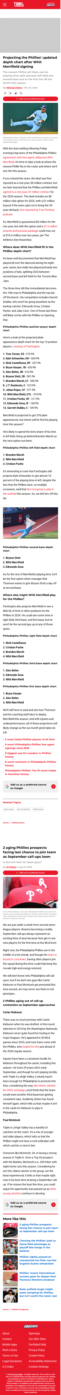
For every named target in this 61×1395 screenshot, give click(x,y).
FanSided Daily (37, 1344)
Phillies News (38, 809)
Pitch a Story (9, 1350)
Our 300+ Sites (37, 1338)
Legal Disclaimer (12, 1361)
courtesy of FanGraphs (26, 346)
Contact (7, 1338)
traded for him (31, 1046)
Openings (34, 1333)
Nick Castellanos (23, 809)
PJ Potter (11, 867)
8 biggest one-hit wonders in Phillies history (28, 755)
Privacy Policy (37, 1350)
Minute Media (17, 1374)
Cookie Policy (36, 1355)
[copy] (21, 93)
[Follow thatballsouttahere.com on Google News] (53, 786)
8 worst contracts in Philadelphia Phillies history (30, 763)
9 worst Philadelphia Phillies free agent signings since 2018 (29, 746)
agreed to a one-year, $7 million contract (26, 191)
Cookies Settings (39, 1366)
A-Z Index (8, 1366)
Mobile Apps (9, 1344)
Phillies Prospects (20, 1309)
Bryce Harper (9, 809)
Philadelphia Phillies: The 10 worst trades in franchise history (30, 772)
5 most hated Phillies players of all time (30, 739)
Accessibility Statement (43, 1361)
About (5, 1333)
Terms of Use (10, 1355)
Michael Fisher (14, 87)
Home (6, 823)
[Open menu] (5, 4)
